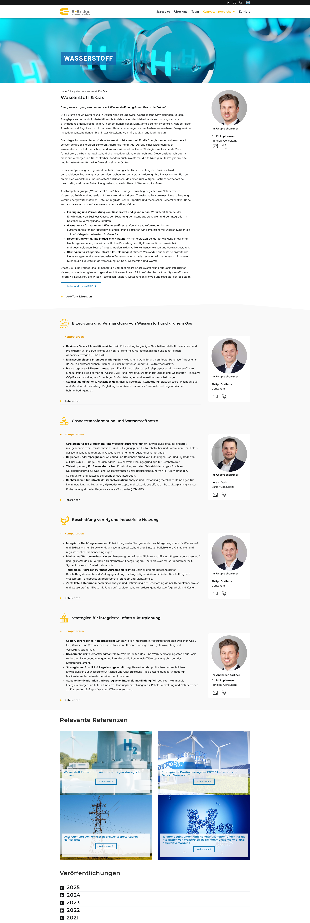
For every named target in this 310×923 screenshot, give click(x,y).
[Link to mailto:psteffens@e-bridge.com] (215, 396)
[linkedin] (228, 2)
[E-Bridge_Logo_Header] (75, 9)
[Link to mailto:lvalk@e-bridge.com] (215, 494)
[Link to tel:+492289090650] (241, 2)
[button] (126, 296)
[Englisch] (248, 2)
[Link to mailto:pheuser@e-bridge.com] (215, 146)
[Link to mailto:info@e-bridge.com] (234, 2)
